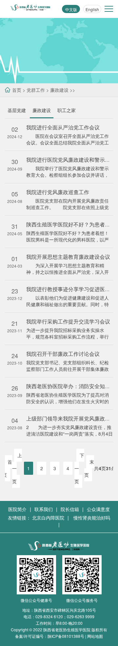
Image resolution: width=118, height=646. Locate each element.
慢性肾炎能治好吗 (91, 517)
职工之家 (66, 110)
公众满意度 (98, 509)
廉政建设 (59, 90)
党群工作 (36, 90)
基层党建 (17, 110)
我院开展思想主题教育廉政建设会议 (68, 256)
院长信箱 (70, 509)
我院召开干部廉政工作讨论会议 (63, 353)
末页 (89, 468)
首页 (16, 90)
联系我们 (43, 509)
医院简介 (17, 509)
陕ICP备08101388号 (66, 636)
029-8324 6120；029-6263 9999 (64, 616)
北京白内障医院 (48, 517)
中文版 (71, 9)
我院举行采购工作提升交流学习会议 (68, 321)
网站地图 (95, 636)
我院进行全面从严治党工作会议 (63, 127)
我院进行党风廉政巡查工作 (57, 192)
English (92, 9)
